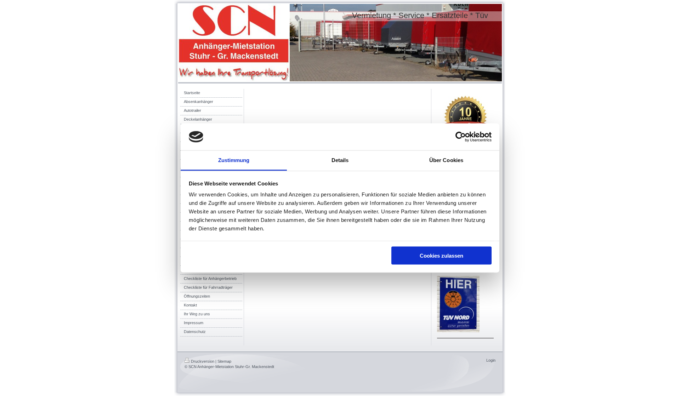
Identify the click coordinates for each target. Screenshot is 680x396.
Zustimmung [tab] (234, 160)
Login (490, 360)
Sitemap (224, 361)
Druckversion (202, 361)
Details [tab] (340, 160)
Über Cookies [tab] (446, 160)
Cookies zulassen (441, 255)
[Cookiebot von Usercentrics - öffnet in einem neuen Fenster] (461, 137)
